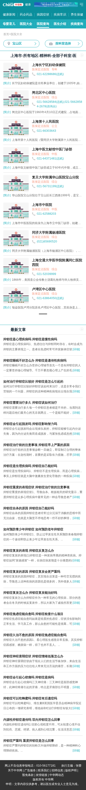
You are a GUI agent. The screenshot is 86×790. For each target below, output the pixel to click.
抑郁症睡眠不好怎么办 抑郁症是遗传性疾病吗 (34, 360)
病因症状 (43, 14)
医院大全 (26, 24)
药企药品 (26, 14)
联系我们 (43, 770)
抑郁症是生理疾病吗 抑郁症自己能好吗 (30, 466)
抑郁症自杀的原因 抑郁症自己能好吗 (28, 508)
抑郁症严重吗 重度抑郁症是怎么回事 (28, 740)
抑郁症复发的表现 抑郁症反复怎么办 (28, 550)
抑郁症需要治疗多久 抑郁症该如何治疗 (30, 402)
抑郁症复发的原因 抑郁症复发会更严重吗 (31, 571)
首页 (6, 34)
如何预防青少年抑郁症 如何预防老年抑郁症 (33, 529)
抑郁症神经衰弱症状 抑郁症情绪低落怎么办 (33, 656)
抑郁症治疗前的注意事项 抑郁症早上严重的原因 (36, 445)
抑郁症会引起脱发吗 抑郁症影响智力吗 (30, 424)
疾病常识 (60, 14)
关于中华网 (15, 770)
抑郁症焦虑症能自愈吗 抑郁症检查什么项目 (33, 614)
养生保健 (77, 14)
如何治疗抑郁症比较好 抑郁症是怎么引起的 (33, 381)
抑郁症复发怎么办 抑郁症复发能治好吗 (30, 592)
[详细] (76, 349)
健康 (28, 4)
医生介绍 (60, 24)
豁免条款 (28, 775)
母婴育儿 (9, 24)
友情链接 (41, 775)
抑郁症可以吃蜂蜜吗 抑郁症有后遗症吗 (30, 698)
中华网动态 (56, 775)
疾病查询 (77, 24)
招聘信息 (57, 770)
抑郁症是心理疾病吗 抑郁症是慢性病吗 (30, 339)
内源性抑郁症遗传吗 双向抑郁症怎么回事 (31, 719)
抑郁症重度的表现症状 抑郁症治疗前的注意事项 (36, 487)
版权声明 (71, 770)
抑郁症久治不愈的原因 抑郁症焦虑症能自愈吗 (34, 635)
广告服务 (30, 770)
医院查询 (43, 24)
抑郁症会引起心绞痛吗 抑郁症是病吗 (28, 677)
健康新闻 (9, 14)
